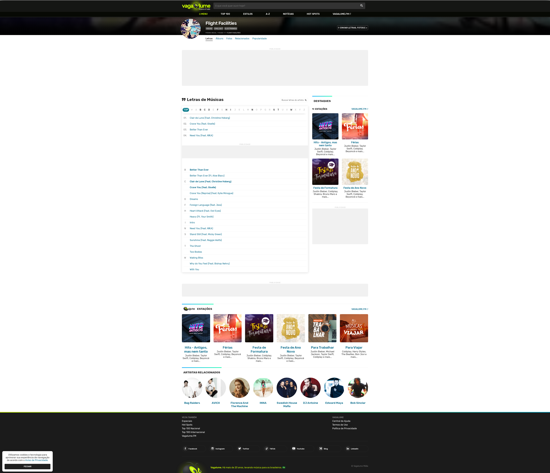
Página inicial (211, 33)
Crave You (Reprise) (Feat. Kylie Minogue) (211, 193)
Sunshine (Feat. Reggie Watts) (206, 240)
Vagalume (196, 5)
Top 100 (225, 14)
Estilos (248, 14)
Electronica (231, 28)
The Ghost (195, 246)
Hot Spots (313, 14)
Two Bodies (196, 252)
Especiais (187, 421)
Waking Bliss (196, 257)
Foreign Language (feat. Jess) (206, 205)
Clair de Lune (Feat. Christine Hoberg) (210, 118)
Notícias (288, 14)
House (209, 28)
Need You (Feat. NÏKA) (201, 135)
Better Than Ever (199, 129)
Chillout (218, 28)
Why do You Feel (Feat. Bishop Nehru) (210, 263)
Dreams (194, 199)
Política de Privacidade (344, 428)
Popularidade (259, 38)
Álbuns (219, 38)
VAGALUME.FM (358, 109)
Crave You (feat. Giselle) (202, 123)
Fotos (229, 38)
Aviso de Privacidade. (36, 460)
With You (194, 269)
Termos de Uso (340, 424)
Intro (192, 222)
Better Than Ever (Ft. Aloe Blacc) (207, 175)
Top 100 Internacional (193, 432)
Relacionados (242, 38)
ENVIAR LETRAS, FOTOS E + (353, 28)
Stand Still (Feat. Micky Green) (206, 234)
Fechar (27, 466)
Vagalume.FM (341, 14)
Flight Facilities (221, 23)
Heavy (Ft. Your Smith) (201, 216)
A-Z (268, 14)
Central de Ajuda (341, 421)
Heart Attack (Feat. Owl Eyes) (205, 210)
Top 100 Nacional (191, 428)
